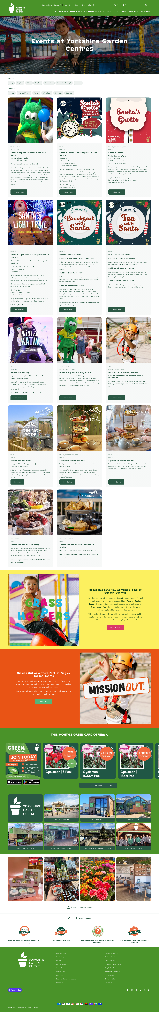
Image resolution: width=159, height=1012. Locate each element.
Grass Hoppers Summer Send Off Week (28, 154)
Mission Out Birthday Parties (123, 373)
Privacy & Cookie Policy (113, 964)
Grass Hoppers (61, 968)
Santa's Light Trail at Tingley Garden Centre (29, 256)
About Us (59, 975)
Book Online (67, 482)
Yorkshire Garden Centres (19, 1007)
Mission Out (60, 971)
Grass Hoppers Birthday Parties (76, 373)
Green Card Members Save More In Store (98, 785)
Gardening (60, 957)
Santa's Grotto (115, 153)
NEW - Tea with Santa (119, 255)
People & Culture (110, 968)
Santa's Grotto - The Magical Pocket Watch (78, 154)
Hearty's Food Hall (62, 964)
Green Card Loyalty (88, 5)
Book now (17, 482)
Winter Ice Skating (20, 373)
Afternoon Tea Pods (20, 461)
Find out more (19, 192)
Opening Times (47, 5)
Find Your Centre (61, 953)
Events (77, 5)
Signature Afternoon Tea (121, 461)
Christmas (59, 983)
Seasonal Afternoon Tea (72, 461)
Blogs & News (68, 5)
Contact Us (57, 5)
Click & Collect (110, 960)
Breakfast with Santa (70, 255)
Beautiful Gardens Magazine (66, 979)
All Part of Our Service (112, 971)
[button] (117, 5)
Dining (58, 960)
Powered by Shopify (32, 1007)
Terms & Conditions (111, 953)
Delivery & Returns (111, 957)
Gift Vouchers (109, 975)
